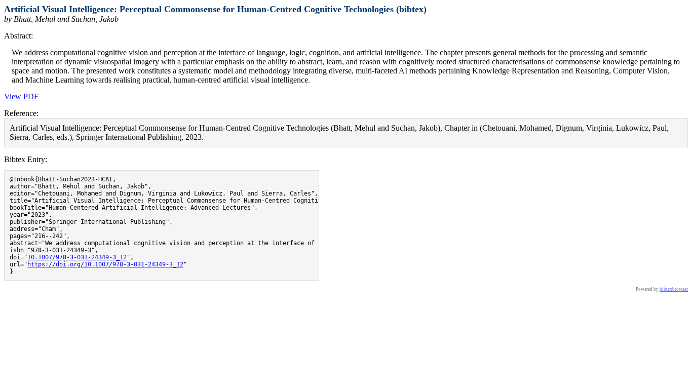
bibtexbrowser (674, 289)
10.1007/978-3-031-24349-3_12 (77, 257)
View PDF (21, 96)
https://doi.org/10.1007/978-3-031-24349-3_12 (105, 264)
